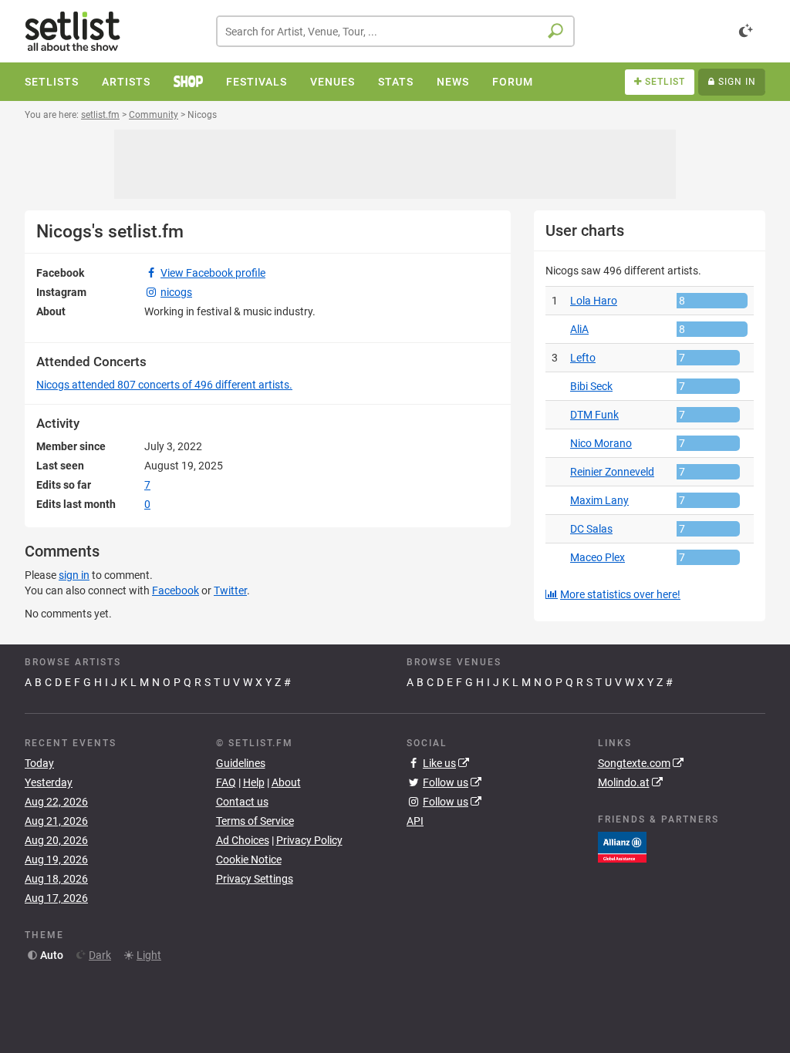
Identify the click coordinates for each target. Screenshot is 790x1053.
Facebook (175, 590)
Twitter (230, 590)
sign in (74, 575)
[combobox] (395, 31)
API (415, 821)
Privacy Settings (254, 879)
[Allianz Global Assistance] (622, 846)
